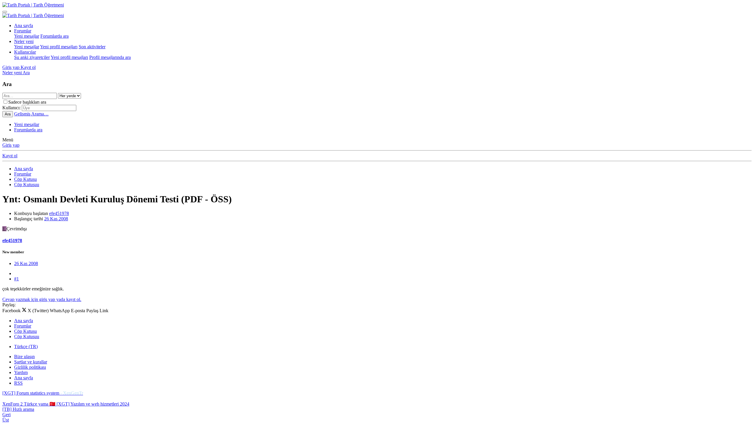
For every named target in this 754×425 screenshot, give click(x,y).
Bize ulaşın (24, 356)
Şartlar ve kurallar (30, 361)
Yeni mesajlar (26, 36)
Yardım (21, 372)
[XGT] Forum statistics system (42, 393)
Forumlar (22, 30)
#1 (16, 278)
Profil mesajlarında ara (110, 57)
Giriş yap (10, 145)
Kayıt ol (9, 155)
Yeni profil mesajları (58, 46)
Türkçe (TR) (26, 346)
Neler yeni (24, 41)
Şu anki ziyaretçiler (32, 57)
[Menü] (4, 12)
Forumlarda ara (54, 36)
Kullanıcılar (25, 51)
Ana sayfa (23, 25)
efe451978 (59, 213)
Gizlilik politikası (30, 367)
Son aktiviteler (92, 46)
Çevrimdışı (16, 228)
